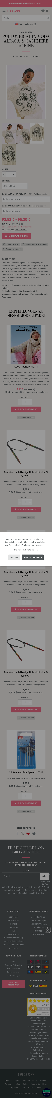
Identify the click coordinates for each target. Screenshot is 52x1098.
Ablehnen (14, 557)
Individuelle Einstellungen (26, 550)
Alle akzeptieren (33, 557)
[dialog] (26, 549)
